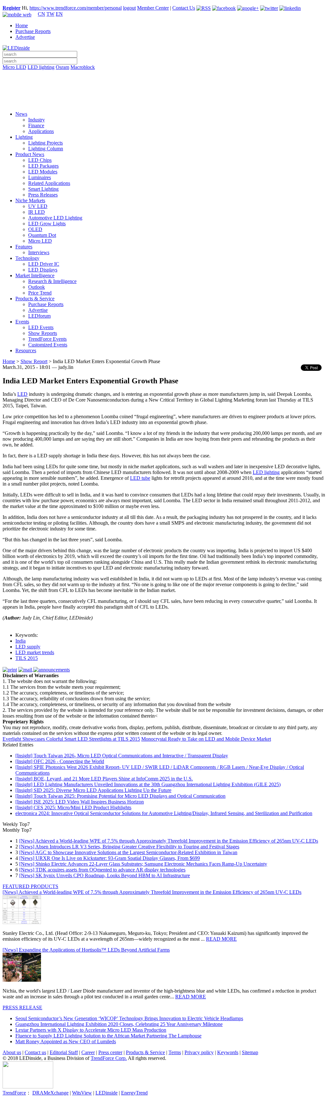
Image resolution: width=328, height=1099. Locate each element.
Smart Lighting (43, 189)
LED (22, 394)
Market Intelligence (34, 275)
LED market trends (34, 652)
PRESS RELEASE (22, 1007)
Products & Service (34, 298)
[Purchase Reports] (164, 74)
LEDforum (39, 316)
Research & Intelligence (52, 281)
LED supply (27, 646)
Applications (41, 131)
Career (88, 1052)
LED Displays (42, 269)
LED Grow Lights (47, 223)
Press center (110, 1052)
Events (22, 321)
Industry (36, 119)
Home (21, 25)
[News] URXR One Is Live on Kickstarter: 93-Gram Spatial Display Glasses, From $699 (109, 858)
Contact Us (183, 8)
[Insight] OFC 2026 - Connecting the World (59, 761)
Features (23, 246)
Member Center (153, 8)
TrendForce (14, 1092)
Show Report (33, 361)
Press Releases (43, 194)
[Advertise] (164, 83)
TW (50, 14)
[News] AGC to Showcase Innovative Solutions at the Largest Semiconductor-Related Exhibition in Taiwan (128, 852)
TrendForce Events (47, 339)
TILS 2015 (26, 658)
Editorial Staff (64, 1052)
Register (11, 8)
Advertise (25, 37)
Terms (174, 1052)
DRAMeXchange (50, 1092)
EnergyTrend (134, 1092)
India (20, 641)
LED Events (40, 327)
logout (129, 8)
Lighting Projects (45, 143)
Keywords (227, 1052)
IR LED (36, 212)
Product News (29, 154)
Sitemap (250, 1052)
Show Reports (42, 333)
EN (59, 14)
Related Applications (49, 183)
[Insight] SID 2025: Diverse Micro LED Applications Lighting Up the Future (93, 790)
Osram (62, 67)
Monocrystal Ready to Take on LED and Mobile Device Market (206, 739)
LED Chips (40, 160)
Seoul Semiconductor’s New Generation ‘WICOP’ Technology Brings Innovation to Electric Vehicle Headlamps (129, 1018)
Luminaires (39, 177)
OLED (35, 229)
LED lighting (41, 67)
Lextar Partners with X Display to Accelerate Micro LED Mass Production (90, 1030)
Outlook (36, 287)
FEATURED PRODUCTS (30, 886)
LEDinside (106, 1092)
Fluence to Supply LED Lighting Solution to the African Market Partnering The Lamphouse (108, 1035)
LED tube (140, 478)
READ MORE (221, 939)
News (21, 114)
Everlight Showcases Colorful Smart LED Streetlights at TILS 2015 (71, 739)
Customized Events (47, 344)
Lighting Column (45, 148)
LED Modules (42, 171)
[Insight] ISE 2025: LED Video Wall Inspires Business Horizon (79, 801)
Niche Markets (30, 200)
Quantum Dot (42, 235)
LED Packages (43, 166)
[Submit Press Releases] (164, 92)
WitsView (82, 1092)
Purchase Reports (33, 31)
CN (41, 14)
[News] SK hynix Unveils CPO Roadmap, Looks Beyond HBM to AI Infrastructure (104, 875)
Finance (36, 125)
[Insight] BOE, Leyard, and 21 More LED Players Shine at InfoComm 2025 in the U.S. (104, 778)
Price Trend (40, 293)
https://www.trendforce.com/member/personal (75, 8)
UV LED (37, 206)
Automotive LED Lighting (55, 218)
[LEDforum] (164, 101)
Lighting (24, 137)
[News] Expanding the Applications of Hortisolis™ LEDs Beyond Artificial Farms (86, 950)
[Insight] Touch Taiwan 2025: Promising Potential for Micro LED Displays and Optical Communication (120, 796)
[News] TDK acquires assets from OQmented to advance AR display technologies (102, 869)
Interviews (38, 252)
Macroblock (82, 67)
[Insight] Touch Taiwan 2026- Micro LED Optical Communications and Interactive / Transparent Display (121, 755)
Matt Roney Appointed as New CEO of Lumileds (65, 1041)
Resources (25, 350)
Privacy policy (199, 1052)
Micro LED (14, 67)
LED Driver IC (43, 264)
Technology (27, 258)
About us (12, 1052)
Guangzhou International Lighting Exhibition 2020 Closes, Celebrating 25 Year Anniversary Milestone (119, 1024)
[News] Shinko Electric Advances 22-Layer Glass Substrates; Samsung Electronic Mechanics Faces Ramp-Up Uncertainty (143, 864)
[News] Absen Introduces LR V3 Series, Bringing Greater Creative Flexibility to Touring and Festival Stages (129, 846)
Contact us (35, 1052)
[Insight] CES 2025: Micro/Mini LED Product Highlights (73, 807)
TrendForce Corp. (109, 1058)
